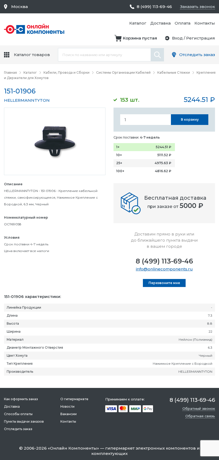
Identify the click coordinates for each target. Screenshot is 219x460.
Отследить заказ (197, 54)
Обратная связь (200, 416)
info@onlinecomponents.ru (164, 269)
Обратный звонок (198, 408)
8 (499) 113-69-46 (164, 261)
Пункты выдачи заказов (24, 421)
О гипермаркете (74, 399)
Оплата (182, 23)
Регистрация (200, 38)
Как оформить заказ (21, 399)
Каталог (137, 23)
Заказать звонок (197, 6)
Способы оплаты (18, 414)
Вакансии (68, 414)
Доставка (160, 23)
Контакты (204, 23)
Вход (177, 38)
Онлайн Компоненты (73, 448)
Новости (67, 406)
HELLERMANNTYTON (27, 100)
